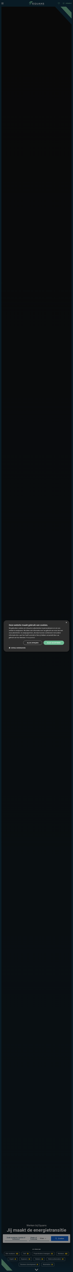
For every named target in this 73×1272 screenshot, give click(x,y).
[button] (17, 648)
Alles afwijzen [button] (32, 643)
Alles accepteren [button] (53, 643)
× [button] (66, 622)
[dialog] (36, 636)
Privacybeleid (30, 637)
